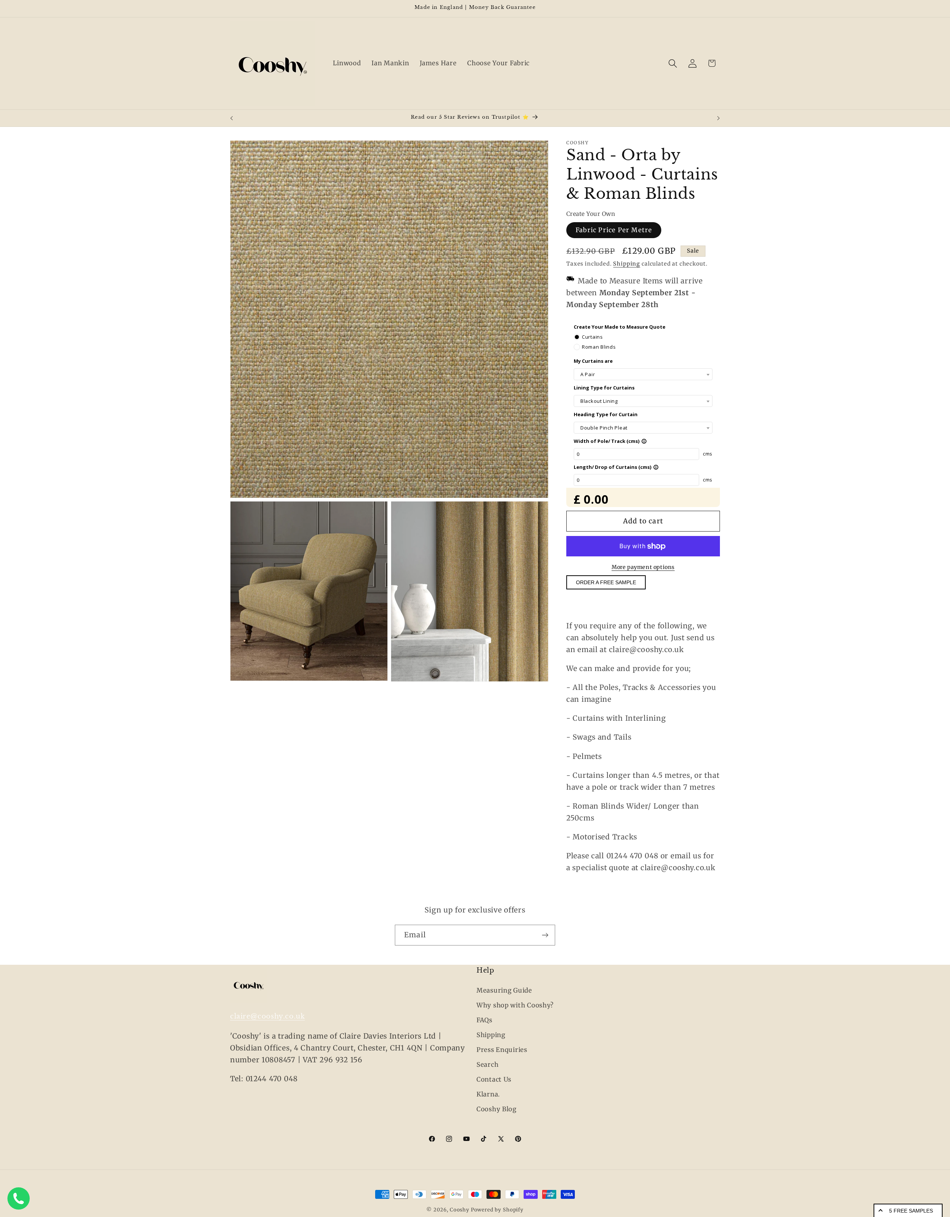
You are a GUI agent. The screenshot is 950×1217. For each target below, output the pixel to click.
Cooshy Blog (496, 1109)
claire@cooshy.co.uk (267, 1016)
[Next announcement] (718, 118)
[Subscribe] (545, 935)
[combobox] (643, 375)
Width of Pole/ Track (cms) (610, 441)
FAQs (484, 1020)
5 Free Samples (911, 1211)
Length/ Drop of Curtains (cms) (616, 467)
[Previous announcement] (231, 118)
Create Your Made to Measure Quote (619, 326)
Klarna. (488, 1094)
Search (487, 1064)
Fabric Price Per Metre (614, 230)
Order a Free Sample (606, 583)
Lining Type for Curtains (604, 387)
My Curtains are (593, 361)
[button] (672, 63)
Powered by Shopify (497, 1210)
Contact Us (493, 1079)
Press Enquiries (501, 1050)
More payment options (643, 567)
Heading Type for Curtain (606, 414)
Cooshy (459, 1210)
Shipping (626, 263)
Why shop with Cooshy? (515, 1005)
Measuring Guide (504, 990)
